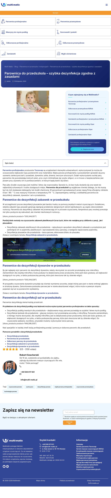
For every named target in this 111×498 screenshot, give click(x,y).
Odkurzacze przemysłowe (73, 43)
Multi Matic (9, 67)
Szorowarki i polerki (68, 32)
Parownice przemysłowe (70, 21)
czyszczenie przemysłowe (85, 387)
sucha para (29, 387)
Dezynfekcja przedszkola (18, 336)
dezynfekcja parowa (44, 387)
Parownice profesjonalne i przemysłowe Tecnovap (83, 103)
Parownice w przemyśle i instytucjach (34, 67)
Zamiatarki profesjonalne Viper (79, 134)
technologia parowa (10, 391)
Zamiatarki (11, 54)
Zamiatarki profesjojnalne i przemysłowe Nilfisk (86, 119)
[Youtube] (4, 466)
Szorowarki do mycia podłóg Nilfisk (81, 114)
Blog (16, 67)
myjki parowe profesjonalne (63, 387)
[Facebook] (7, 466)
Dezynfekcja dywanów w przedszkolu (42, 293)
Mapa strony (40, 480)
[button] (27, 22)
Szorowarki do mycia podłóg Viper (81, 124)
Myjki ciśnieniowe (68, 54)
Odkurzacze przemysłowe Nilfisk (80, 109)
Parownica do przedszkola (18, 339)
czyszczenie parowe (15, 387)
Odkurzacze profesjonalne (17, 43)
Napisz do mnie (88, 149)
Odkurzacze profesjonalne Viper (80, 129)
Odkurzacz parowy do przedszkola (22, 341)
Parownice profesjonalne (16, 21)
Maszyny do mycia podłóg (17, 32)
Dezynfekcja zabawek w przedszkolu (42, 235)
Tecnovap (38, 170)
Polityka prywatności (67, 480)
